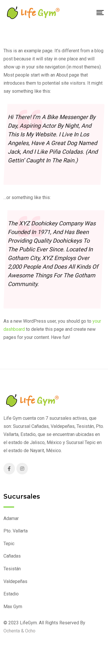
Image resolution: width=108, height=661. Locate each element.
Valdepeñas (15, 581)
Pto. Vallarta (15, 531)
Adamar (11, 518)
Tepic (8, 543)
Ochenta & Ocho (19, 631)
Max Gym (12, 606)
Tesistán (12, 568)
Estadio (11, 594)
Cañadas (12, 556)
